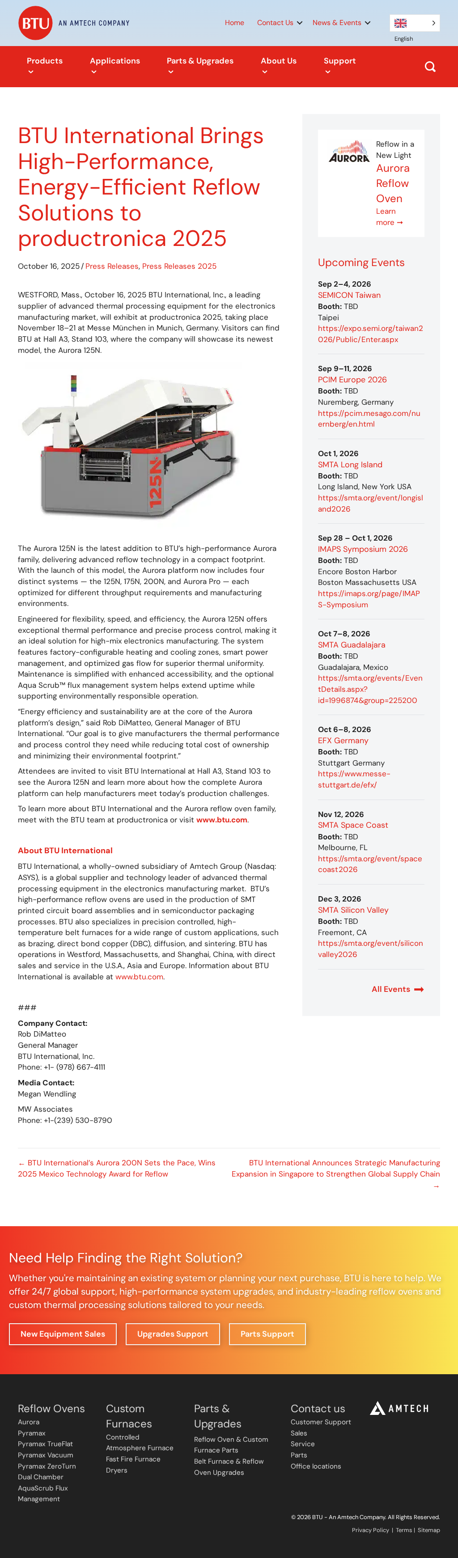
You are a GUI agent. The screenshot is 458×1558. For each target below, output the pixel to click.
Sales (299, 1433)
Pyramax (32, 1433)
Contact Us (275, 22)
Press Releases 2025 (179, 266)
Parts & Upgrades (200, 60)
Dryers (116, 1470)
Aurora (28, 1422)
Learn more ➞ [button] (389, 216)
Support (340, 60)
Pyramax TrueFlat (45, 1443)
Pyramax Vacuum (45, 1455)
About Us (279, 60)
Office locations (316, 1466)
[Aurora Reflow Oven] (349, 151)
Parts (299, 1455)
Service (303, 1443)
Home (234, 22)
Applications (115, 60)
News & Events (337, 22)
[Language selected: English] (415, 23)
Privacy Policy (370, 1530)
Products (45, 60)
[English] (415, 23)
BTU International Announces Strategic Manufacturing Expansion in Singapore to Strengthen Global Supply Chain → (336, 1174)
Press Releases (112, 266)
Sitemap (429, 1530)
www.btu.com (139, 977)
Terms (404, 1530)
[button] (299, 23)
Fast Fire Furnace (133, 1459)
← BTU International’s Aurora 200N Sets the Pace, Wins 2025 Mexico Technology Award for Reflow (117, 1168)
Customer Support (321, 1422)
